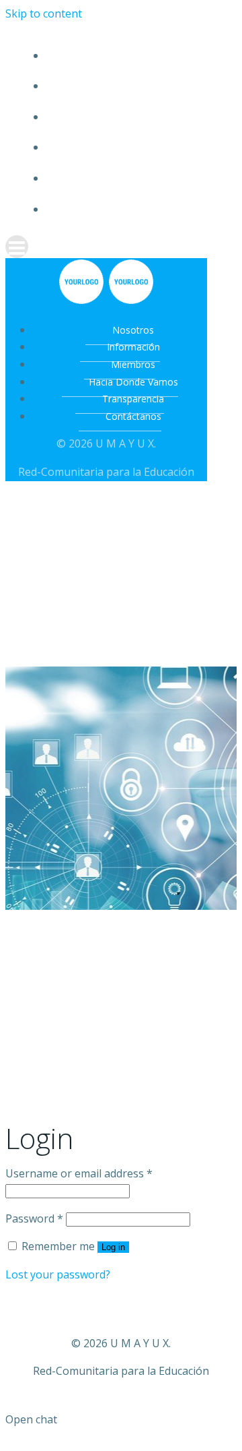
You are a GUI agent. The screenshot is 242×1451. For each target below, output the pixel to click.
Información (135, 86)
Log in (113, 1247)
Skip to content (43, 13)
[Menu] (121, 246)
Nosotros (134, 55)
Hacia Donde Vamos (135, 147)
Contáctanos (134, 209)
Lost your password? (57, 1274)
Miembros (135, 117)
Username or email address (79, 1173)
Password (34, 1218)
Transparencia (134, 178)
